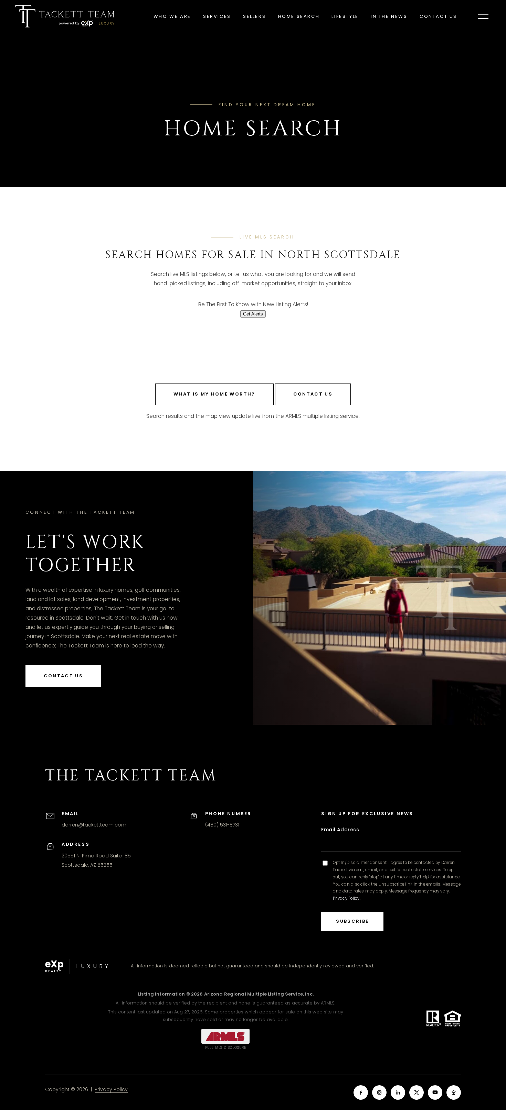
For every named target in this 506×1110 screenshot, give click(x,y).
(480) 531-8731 (222, 824)
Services (217, 16)
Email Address (340, 829)
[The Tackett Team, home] (64, 16)
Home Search (299, 16)
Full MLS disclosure (225, 1047)
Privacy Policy (346, 898)
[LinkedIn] (398, 1092)
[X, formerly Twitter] (416, 1092)
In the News (389, 16)
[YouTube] (435, 1092)
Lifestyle (344, 16)
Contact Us (438, 16)
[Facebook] (361, 1092)
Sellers (254, 16)
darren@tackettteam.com (94, 824)
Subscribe (352, 921)
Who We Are (172, 16)
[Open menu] (483, 16)
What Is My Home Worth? (214, 394)
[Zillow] (453, 1092)
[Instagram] (379, 1092)
